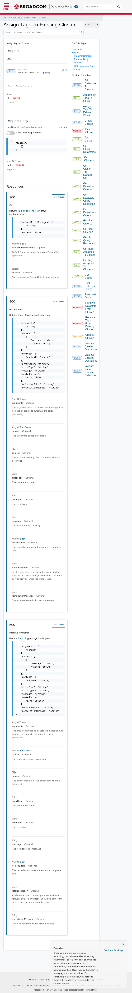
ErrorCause (25, 427)
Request (76, 52)
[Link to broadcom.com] (30, 6)
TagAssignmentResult (29, 210)
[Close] (123, 944)
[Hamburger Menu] (6, 5)
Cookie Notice (61, 983)
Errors (77, 69)
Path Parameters (82, 56)
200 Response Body (84, 66)
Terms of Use (91, 990)
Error (21, 315)
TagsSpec (11, 127)
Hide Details (58, 197)
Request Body (81, 59)
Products (33, 980)
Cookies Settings (113, 950)
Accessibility (39, 990)
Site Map (58, 990)
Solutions (44, 980)
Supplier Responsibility (73, 990)
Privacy (49, 990)
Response (77, 62)
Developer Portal (62, 6)
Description (77, 49)
